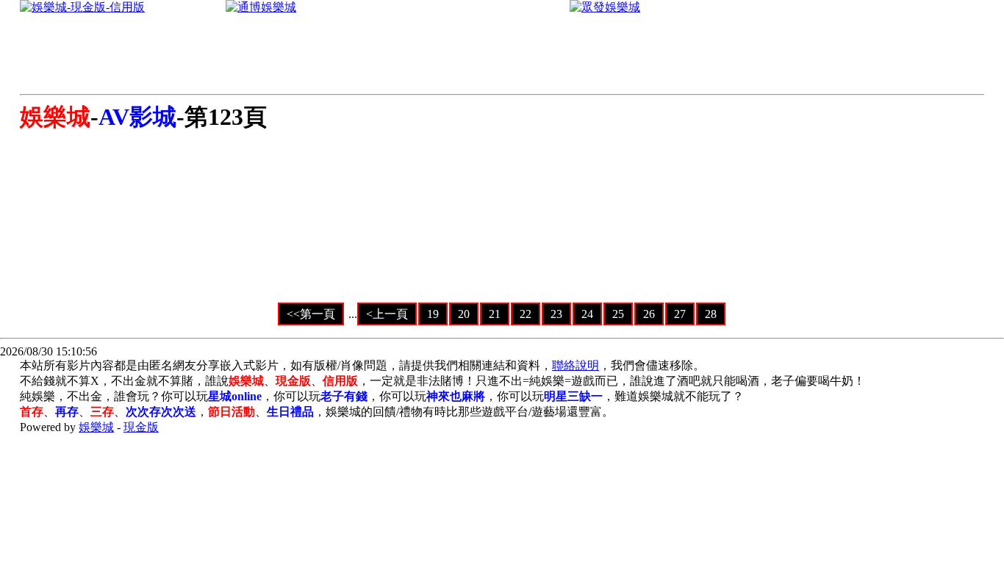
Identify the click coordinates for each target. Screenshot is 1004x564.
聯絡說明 (575, 365)
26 (649, 314)
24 (587, 314)
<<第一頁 (311, 314)
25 (618, 314)
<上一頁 (387, 314)
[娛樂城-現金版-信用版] (82, 7)
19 (433, 314)
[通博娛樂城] (261, 7)
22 (525, 314)
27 (680, 314)
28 (711, 314)
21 (495, 314)
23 (556, 314)
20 (464, 314)
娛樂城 (96, 427)
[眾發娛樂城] (605, 7)
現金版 (141, 427)
